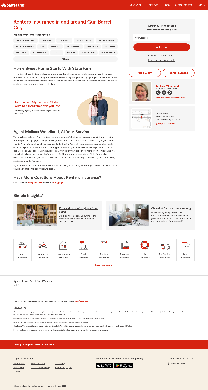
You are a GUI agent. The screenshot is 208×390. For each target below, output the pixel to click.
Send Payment (179, 72)
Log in (201, 5)
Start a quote (162, 47)
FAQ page (58, 183)
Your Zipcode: (141, 38)
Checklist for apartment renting (171, 208)
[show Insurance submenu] (142, 5)
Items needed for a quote (161, 60)
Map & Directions (166, 124)
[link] (13, 5)
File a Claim (145, 72)
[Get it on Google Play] (123, 365)
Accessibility (60, 364)
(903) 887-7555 (185, 5)
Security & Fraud (38, 364)
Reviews (153, 5)
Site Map (17, 371)
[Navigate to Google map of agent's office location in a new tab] (169, 92)
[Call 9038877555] (158, 92)
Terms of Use (18, 368)
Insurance (135, 5)
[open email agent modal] (164, 93)
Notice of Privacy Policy (40, 368)
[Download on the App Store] (104, 365)
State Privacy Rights (63, 368)
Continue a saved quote (161, 55)
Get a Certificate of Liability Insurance (170, 97)
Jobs (167, 5)
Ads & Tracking (19, 364)
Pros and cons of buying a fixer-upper (78, 210)
